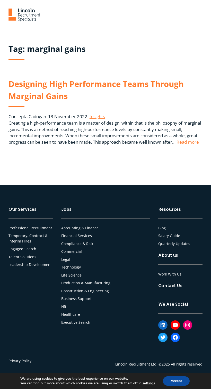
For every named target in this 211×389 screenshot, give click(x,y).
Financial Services (76, 235)
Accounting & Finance (80, 228)
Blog (162, 228)
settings (149, 383)
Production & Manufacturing (85, 283)
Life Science (71, 275)
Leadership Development (30, 264)
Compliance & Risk (77, 243)
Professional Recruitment (30, 228)
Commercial (71, 251)
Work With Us (169, 274)
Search (30, 249)
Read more (188, 142)
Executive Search (75, 322)
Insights (97, 116)
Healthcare (70, 314)
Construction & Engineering (85, 291)
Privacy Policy (19, 361)
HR (63, 306)
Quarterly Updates (174, 243)
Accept (176, 380)
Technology (71, 267)
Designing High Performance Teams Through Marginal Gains (96, 89)
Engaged (16, 249)
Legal (65, 259)
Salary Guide (169, 235)
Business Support (76, 298)
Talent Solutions (22, 257)
